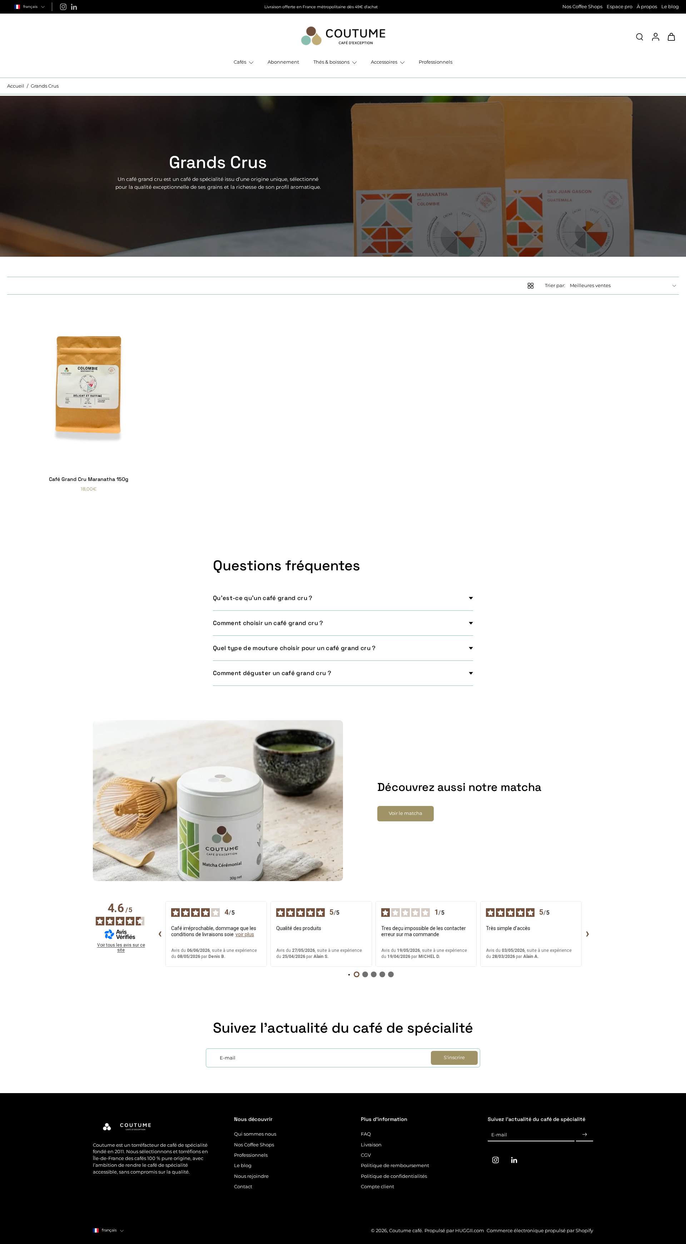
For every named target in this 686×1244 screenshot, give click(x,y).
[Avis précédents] (160, 934)
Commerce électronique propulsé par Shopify (540, 1230)
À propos (647, 6)
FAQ (366, 1134)
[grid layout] (530, 285)
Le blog (670, 6)
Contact (243, 1186)
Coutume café (405, 1230)
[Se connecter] (655, 36)
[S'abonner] (584, 1134)
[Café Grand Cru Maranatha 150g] (88, 386)
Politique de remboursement (395, 1165)
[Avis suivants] (587, 934)
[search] (639, 36)
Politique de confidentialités (394, 1176)
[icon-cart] (671, 36)
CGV (366, 1155)
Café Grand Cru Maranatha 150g (88, 479)
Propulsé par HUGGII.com (454, 1230)
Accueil (15, 86)
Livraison (371, 1144)
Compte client (377, 1186)
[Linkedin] (74, 7)
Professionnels (251, 1155)
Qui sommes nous (255, 1134)
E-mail (499, 1134)
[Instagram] (63, 7)
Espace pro (619, 6)
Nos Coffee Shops (582, 6)
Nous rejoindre (251, 1176)
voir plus (244, 934)
